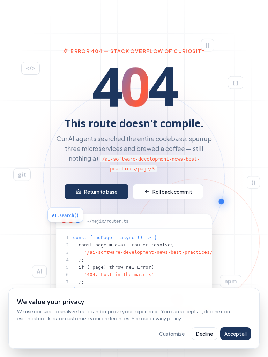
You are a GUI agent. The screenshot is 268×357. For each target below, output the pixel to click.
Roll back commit (172, 192)
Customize (172, 334)
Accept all (235, 334)
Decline (204, 334)
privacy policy (165, 318)
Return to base (100, 192)
